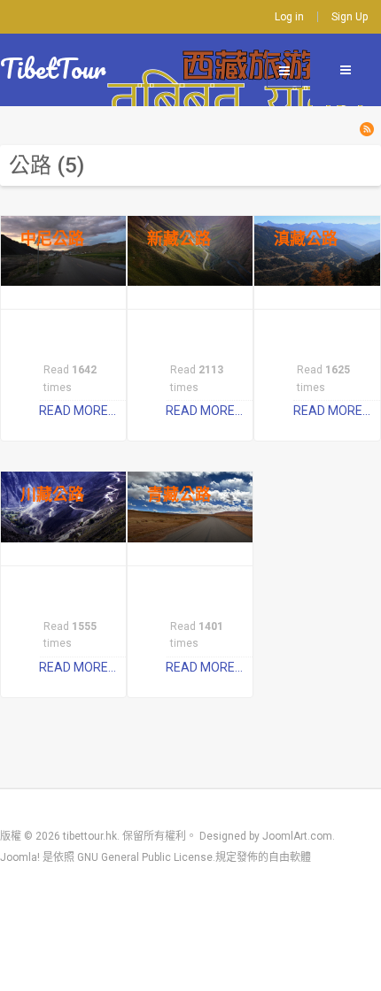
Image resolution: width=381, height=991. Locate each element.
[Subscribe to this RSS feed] (367, 129)
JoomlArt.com (297, 836)
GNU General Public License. (146, 857)
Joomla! (20, 857)
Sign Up (349, 17)
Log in (289, 17)
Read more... (77, 410)
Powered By (26, 900)
